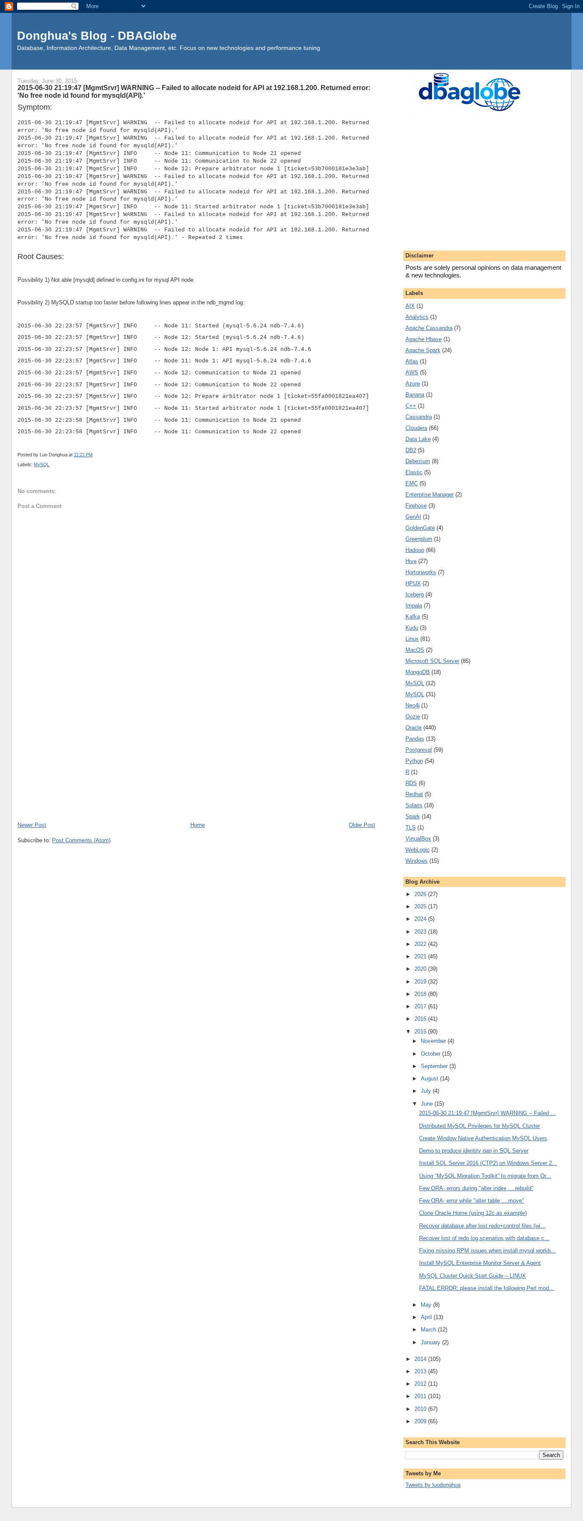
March (429, 1329)
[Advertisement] (196, 756)
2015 (421, 1031)
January (431, 1342)
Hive (411, 561)
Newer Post (31, 825)
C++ (410, 406)
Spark (412, 816)
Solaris (414, 805)
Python (414, 761)
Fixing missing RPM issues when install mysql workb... (487, 1250)
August (430, 1078)
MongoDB (417, 672)
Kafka (412, 616)
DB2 (410, 450)
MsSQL (414, 683)
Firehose (416, 505)
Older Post (362, 825)
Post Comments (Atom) (81, 840)
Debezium (417, 461)
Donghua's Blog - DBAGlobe (97, 35)
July (427, 1091)
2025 (421, 906)
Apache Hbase (423, 339)
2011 (421, 1396)
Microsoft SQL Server (432, 661)
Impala (413, 605)
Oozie (412, 716)
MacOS (414, 650)
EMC (411, 483)
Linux (412, 639)
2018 (421, 994)
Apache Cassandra (428, 328)
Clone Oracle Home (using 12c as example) (473, 1213)
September (435, 1066)
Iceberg (414, 594)
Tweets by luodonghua (433, 1485)
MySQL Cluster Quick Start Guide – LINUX (472, 1276)
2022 (421, 944)
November (434, 1041)
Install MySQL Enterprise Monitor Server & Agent (480, 1263)
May (427, 1305)
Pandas (414, 739)
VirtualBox (418, 838)
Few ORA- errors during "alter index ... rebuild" (476, 1188)
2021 (421, 956)
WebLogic (417, 850)
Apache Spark (422, 350)
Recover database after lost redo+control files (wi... (482, 1226)
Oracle (413, 727)
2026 (421, 894)
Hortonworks (420, 572)
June (427, 1104)
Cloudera (416, 428)
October (431, 1054)
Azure (412, 383)
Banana (414, 394)
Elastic (414, 472)
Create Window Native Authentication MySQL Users (483, 1138)
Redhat (414, 794)
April (427, 1317)
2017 (421, 1006)
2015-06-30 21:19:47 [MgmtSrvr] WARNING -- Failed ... (487, 1113)
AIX (410, 306)
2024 (421, 919)
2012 (421, 1384)
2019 (421, 981)
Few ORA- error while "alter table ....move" (471, 1200)
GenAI (413, 517)
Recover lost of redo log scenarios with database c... (484, 1238)
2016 (421, 1019)
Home (197, 825)
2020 (421, 969)
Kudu (411, 628)
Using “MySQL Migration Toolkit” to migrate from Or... (485, 1176)
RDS (411, 783)
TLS (410, 827)
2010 (421, 1409)
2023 (421, 931)
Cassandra (418, 417)
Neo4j (412, 705)
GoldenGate (420, 528)
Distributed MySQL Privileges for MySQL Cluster (479, 1126)
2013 (421, 1371)
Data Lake (418, 439)
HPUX (413, 583)
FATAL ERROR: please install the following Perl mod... (486, 1288)
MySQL (42, 464)
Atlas (411, 361)
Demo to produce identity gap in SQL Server (473, 1150)
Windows (416, 861)
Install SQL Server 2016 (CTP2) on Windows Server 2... (488, 1163)
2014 (421, 1359)
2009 (421, 1421)
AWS (411, 372)
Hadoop (414, 550)
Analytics (417, 317)
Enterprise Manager (429, 494)
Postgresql (418, 750)
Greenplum (418, 539)
